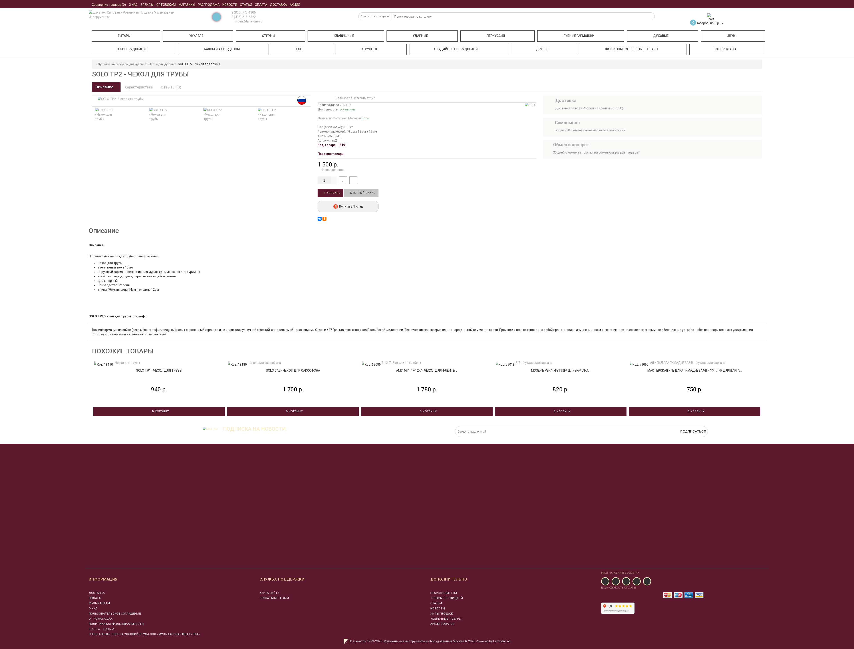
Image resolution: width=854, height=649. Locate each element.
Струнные (369, 49)
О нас (93, 608)
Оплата (95, 598)
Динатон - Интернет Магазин (343, 118)
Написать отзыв (364, 98)
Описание (104, 87)
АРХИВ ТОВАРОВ (442, 623)
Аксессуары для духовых (129, 64)
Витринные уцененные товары (631, 49)
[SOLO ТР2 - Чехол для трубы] (104, 114)
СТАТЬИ (436, 603)
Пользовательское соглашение (115, 613)
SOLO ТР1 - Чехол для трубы (159, 370)
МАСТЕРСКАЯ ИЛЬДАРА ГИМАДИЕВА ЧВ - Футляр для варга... (694, 370)
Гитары (124, 36)
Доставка (97, 593)
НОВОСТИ (437, 608)
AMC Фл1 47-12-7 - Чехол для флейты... (426, 370)
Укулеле (196, 36)
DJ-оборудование (132, 49)
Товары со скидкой (446, 598)
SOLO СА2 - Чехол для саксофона (293, 370)
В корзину (331, 192)
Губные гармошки (579, 36)
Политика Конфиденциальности (116, 623)
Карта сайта (270, 593)
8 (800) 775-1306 (244, 12)
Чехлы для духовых (162, 64)
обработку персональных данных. (687, 439)
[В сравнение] (353, 180)
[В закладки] (343, 180)
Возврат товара (101, 629)
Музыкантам (99, 603)
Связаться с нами (274, 598)
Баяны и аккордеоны (222, 49)
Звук (731, 36)
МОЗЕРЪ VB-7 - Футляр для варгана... (560, 370)
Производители (443, 593)
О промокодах (101, 618)
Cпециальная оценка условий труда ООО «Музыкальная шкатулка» (144, 634)
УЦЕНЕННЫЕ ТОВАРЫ (446, 618)
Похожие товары (331, 154)
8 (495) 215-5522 (244, 17)
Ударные (420, 36)
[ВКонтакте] (320, 219)
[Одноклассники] (324, 219)
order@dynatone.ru (248, 21)
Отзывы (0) (171, 87)
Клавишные (344, 36)
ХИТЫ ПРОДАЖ (441, 613)
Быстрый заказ (362, 192)
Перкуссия (496, 36)
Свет (300, 49)
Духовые (661, 36)
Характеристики (139, 87)
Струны (268, 36)
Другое (542, 49)
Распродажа (725, 49)
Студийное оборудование (456, 49)
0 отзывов (342, 98)
